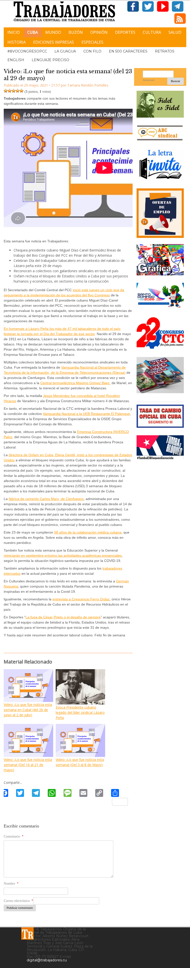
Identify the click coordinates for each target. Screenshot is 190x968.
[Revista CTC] (160, 392)
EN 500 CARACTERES (128, 51)
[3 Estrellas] (14, 91)
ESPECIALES (92, 42)
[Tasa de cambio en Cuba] (160, 426)
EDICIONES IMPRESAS (53, 42)
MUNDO (53, 32)
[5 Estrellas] (22, 91)
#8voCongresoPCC (27, 51)
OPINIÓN (99, 32)
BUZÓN (76, 32)
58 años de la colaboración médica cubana (87, 532)
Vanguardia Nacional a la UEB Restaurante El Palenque (86, 414)
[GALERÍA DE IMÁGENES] (160, 273)
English (15, 60)
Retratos (164, 51)
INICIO (13, 32)
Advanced (148, 80)
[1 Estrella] (6, 91)
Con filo (92, 51)
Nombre (11, 883)
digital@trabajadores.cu (47, 960)
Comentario (14, 836)
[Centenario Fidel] (160, 115)
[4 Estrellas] (18, 91)
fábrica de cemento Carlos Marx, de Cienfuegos (46, 499)
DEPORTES (125, 32)
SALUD (174, 32)
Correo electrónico (18, 901)
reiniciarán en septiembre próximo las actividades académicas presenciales (63, 555)
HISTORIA (16, 42)
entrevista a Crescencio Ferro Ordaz (81, 599)
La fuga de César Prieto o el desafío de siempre (63, 617)
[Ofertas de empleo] (160, 213)
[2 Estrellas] (10, 91)
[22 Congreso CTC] (160, 346)
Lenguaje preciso (50, 60)
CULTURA (152, 32)
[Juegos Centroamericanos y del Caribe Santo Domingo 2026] (160, 307)
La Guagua (65, 51)
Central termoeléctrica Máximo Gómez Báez (75, 383)
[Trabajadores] (27, 933)
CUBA (32, 32)
